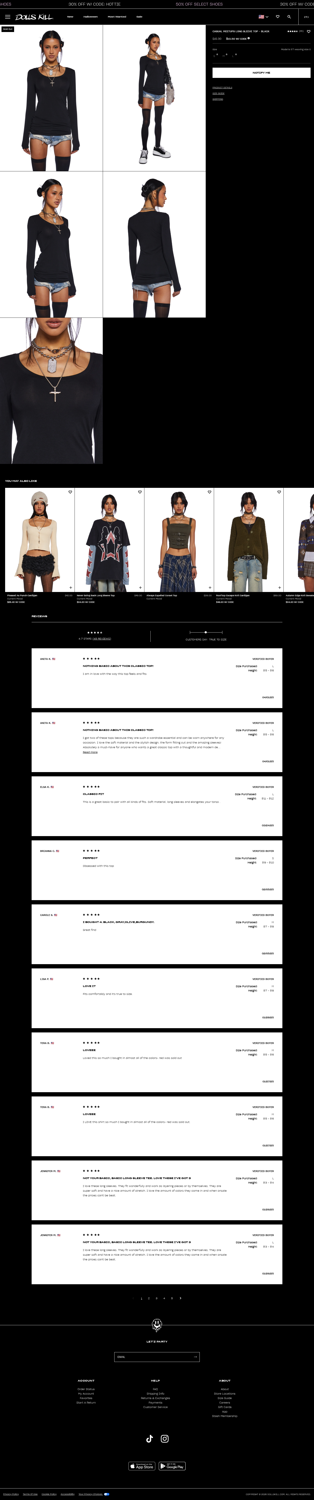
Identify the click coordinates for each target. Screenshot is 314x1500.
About (225, 1389)
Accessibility (68, 1494)
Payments (155, 1402)
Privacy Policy (11, 1494)
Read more (90, 752)
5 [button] (172, 1298)
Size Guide (225, 1398)
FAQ (155, 1389)
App (224, 1411)
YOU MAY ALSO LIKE (21, 481)
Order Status (86, 1389)
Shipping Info (155, 1393)
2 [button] (149, 1298)
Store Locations (224, 1393)
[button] (93, 4)
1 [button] (141, 1298)
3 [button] (156, 1298)
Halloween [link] (91, 16)
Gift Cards (225, 1407)
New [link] (70, 16)
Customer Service (155, 1407)
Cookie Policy (49, 1494)
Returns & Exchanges (155, 1398)
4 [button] (164, 1298)
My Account (86, 1393)
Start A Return (86, 1402)
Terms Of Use (30, 1494)
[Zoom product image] (51, 98)
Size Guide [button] (218, 93)
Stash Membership (224, 1416)
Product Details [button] (222, 88)
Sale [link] (139, 16)
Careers (224, 1402)
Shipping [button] (218, 99)
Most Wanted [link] (117, 16)
